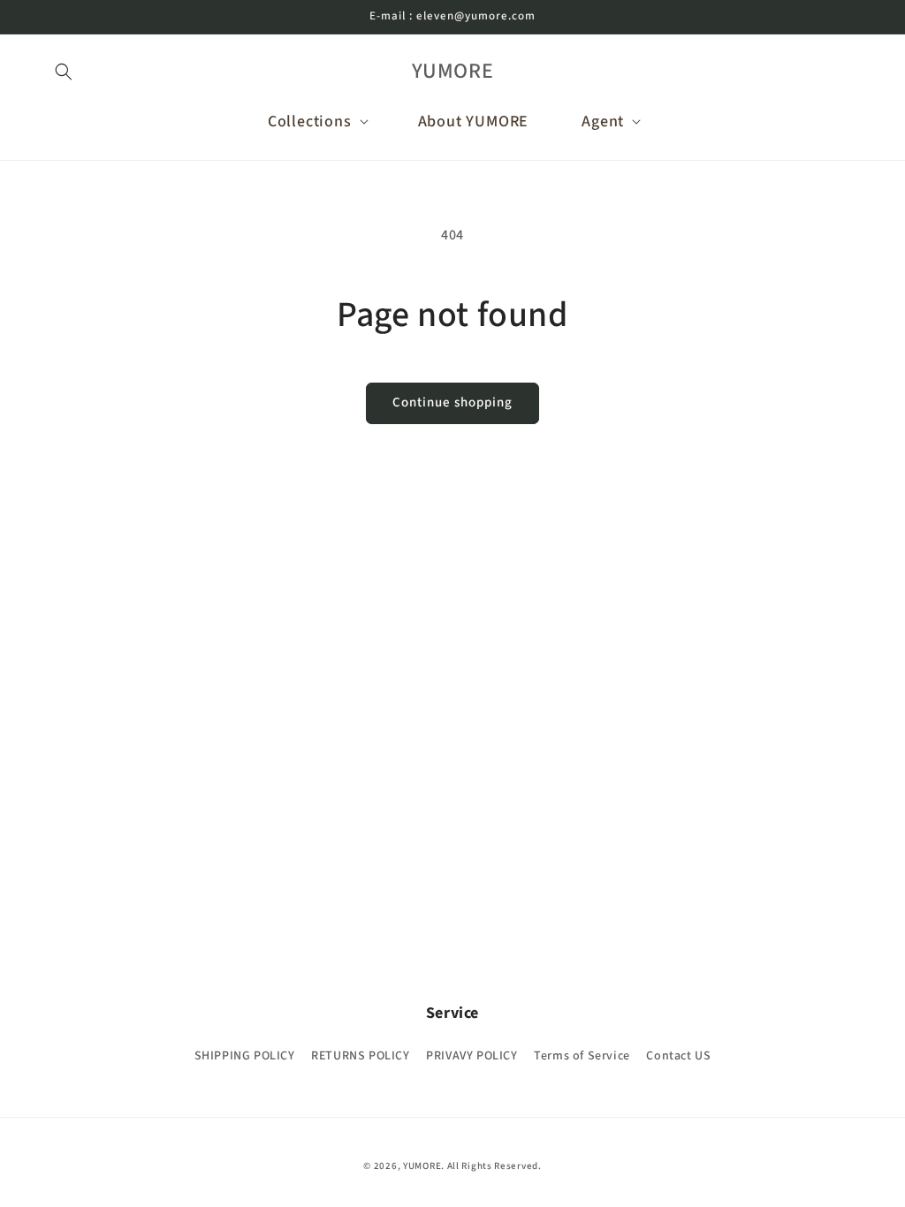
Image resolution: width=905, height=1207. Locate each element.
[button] (63, 71)
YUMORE (422, 1166)
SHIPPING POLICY (244, 1056)
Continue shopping (452, 402)
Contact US (678, 1056)
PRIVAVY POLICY (471, 1056)
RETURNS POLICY (360, 1056)
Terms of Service (582, 1056)
